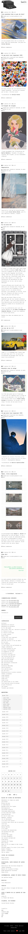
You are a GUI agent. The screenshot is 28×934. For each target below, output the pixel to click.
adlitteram (4, 801)
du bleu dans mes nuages (8, 812)
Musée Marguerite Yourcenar (9, 870)
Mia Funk (3, 845)
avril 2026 (6, 704)
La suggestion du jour (7, 651)
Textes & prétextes (6, 850)
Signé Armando (5, 675)
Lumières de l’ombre (7, 841)
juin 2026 (6, 701)
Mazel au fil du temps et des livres (11, 844)
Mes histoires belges (7, 659)
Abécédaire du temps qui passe (10, 800)
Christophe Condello (7, 809)
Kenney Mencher (5, 827)
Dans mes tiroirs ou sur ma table (11, 640)
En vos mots (4, 642)
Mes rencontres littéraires (9, 662)
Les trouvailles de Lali (8, 656)
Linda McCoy (4, 839)
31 (8, 791)
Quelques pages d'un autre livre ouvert (12, 847)
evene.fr (3, 896)
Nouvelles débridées (7, 665)
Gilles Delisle (5, 44)
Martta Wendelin (5, 153)
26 (14, 787)
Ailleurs (3, 623)
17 (8, 784)
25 (11, 787)
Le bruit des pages (6, 834)
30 (5, 791)
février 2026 (7, 707)
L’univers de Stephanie (15, 603)
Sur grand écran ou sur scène (9, 681)
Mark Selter (4, 842)
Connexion (4, 612)
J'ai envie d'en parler (8, 820)
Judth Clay (18, 270)
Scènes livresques (6, 673)
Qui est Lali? (5, 670)
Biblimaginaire (5, 808)
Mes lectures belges (7, 661)
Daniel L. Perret (19, 533)
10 (8, 781)
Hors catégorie (5, 643)
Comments (5, 911)
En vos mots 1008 (14, 605)
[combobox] (7, 617)
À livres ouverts (6, 634)
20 (17, 784)
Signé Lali (4, 678)
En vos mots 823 (6, 224)
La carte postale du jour (8, 648)
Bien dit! (4, 554)
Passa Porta (4, 872)
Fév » (15, 794)
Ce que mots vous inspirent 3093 (11, 413)
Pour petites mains (6, 669)
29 (3, 791)
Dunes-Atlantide (5, 814)
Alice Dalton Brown (14, 212)
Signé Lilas (4, 680)
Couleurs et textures (7, 639)
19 (14, 784)
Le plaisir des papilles (8, 654)
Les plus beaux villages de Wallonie (11, 888)
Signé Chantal (5, 676)
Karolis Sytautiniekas (18, 462)
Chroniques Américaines (8, 811)
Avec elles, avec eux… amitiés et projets (13, 629)
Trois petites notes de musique (10, 683)
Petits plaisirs (5, 667)
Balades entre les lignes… (8, 806)
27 (17, 787)
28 (20, 787)
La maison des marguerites (8, 830)
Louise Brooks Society (7, 903)
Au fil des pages (6, 628)
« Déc (9, 794)
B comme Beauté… (5, 804)
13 (17, 781)
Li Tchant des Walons (7, 897)
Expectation (5, 167)
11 (11, 781)
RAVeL (2, 889)
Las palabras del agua (7, 831)
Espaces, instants (6, 817)
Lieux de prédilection (7, 658)
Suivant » (19, 593)
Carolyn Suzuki (16, 94)
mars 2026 (6, 705)
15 (3, 784)
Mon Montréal (5, 664)
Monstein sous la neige (8, 368)
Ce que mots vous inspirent (9, 637)
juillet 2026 (7, 699)
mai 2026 (5, 702)
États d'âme (4, 635)
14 (20, 781)
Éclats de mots (5, 803)
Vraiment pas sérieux (7, 688)
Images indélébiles (6, 646)
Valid (4, 913)
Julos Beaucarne (5, 882)
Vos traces (4, 686)
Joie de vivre (5, 825)
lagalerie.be (5, 859)
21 (20, 784)
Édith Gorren (5, 857)
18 (11, 784)
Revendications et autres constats (11, 672)
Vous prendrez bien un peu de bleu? (12, 14)
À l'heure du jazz (6, 631)
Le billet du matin (6, 653)
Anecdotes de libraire (7, 624)
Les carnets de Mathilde (8, 838)
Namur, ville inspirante (9, 473)
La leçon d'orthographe (8, 650)
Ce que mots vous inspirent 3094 (11, 55)
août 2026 (6, 698)
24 (8, 787)
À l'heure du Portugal (7, 632)
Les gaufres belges (6, 877)
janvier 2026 (7, 709)
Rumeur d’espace (5, 849)
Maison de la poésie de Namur (9, 869)
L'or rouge (4, 828)
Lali (24, 2)
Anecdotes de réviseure (8, 626)
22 (3, 787)
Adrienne (3, 605)
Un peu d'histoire (6, 684)
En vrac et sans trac (7, 815)
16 (5, 784)
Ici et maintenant (6, 819)
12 (14, 781)
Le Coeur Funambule (6, 836)
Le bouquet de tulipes (8, 105)
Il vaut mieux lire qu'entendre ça (11, 645)
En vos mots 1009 (14, 600)
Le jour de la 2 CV (7, 328)
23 (5, 787)
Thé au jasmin (5, 852)
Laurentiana (4, 833)
